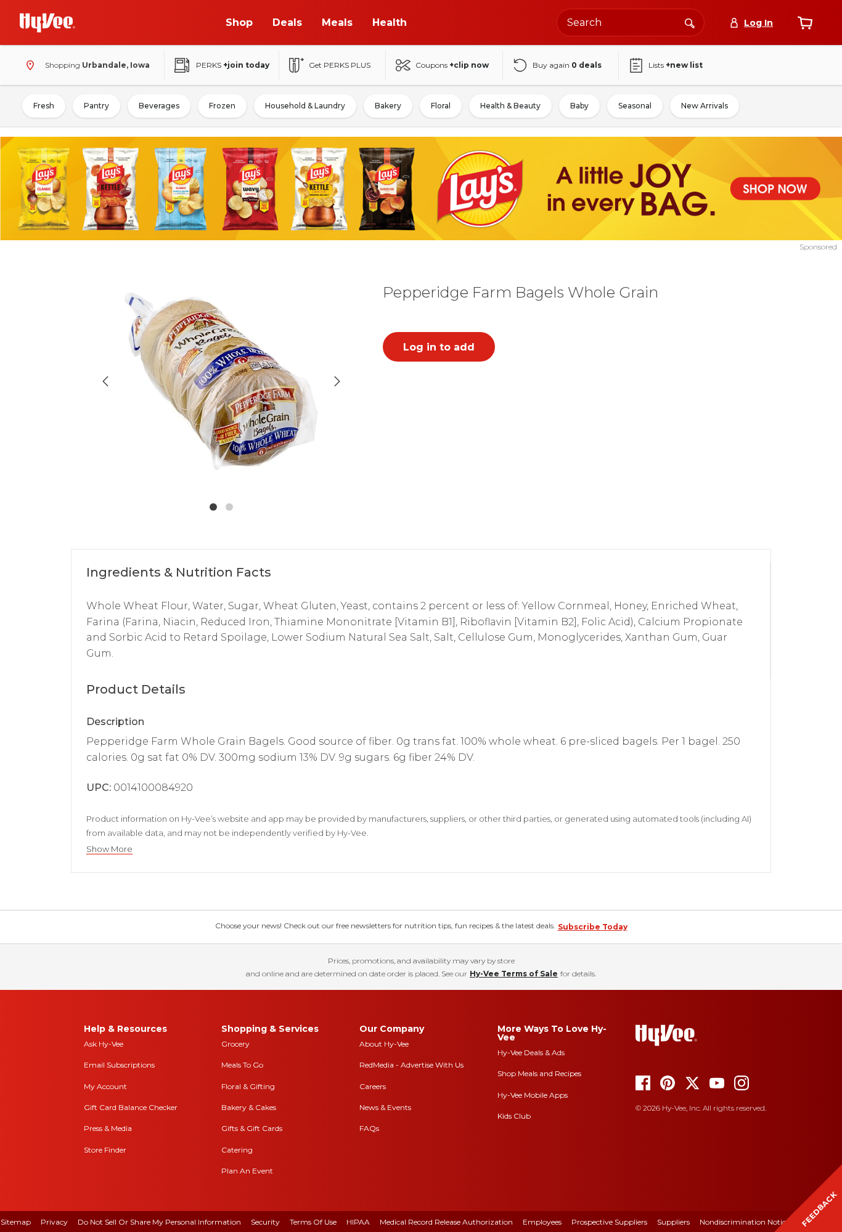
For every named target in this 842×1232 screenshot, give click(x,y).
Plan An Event (247, 1170)
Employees (542, 1221)
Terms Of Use (313, 1221)
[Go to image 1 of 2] (213, 507)
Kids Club (514, 1116)
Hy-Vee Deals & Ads (531, 1052)
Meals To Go (242, 1064)
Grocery (235, 1043)
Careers (372, 1086)
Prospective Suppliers (609, 1221)
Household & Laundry (305, 105)
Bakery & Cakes (248, 1107)
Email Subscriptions (119, 1064)
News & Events (385, 1107)
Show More (109, 849)
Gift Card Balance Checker (131, 1107)
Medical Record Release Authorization (446, 1221)
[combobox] (631, 22)
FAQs (369, 1128)
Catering (237, 1149)
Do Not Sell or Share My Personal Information (159, 1221)
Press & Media (108, 1128)
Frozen (222, 105)
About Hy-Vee (384, 1043)
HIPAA (358, 1221)
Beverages (159, 105)
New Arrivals (704, 105)
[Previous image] (105, 381)
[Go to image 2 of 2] (229, 507)
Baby (579, 105)
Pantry (96, 105)
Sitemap (16, 1221)
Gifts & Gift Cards (251, 1128)
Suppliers (673, 1221)
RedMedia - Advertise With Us (411, 1064)
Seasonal (635, 105)
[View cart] (805, 22)
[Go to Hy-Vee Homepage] (47, 23)
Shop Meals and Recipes (539, 1073)
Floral (441, 105)
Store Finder (105, 1149)
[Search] (690, 22)
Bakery (388, 105)
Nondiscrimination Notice (745, 1221)
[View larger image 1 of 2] (221, 381)
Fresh (43, 105)
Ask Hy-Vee (103, 1043)
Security (265, 1221)
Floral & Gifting (248, 1086)
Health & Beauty (510, 105)
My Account (105, 1086)
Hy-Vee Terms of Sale (514, 973)
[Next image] (337, 381)
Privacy (54, 1221)
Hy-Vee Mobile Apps (532, 1095)
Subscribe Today (592, 926)
